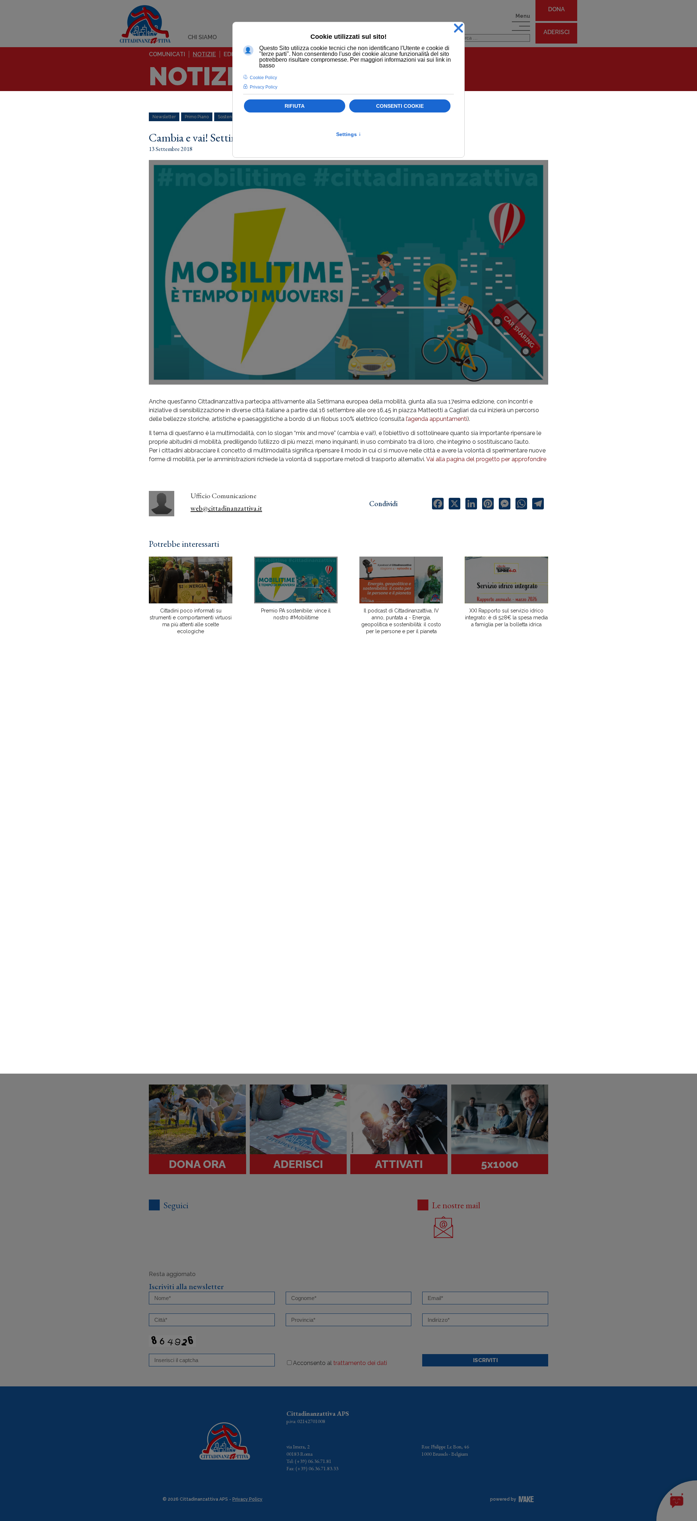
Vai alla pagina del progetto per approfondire (486, 459)
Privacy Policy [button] (263, 87)
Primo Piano (197, 116)
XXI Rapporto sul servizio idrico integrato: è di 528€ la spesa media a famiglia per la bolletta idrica (506, 617)
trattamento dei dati (360, 1363)
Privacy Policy (247, 1499)
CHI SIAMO (202, 37)
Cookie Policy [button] (263, 77)
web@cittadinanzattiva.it (226, 508)
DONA (556, 9)
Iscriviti (485, 1360)
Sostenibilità (230, 116)
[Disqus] (348, 767)
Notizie (204, 54)
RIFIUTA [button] (295, 106)
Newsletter (164, 116)
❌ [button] (458, 28)
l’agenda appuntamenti (436, 418)
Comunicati (167, 54)
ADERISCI (556, 32)
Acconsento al (340, 1363)
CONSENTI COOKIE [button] (400, 106)
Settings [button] (348, 134)
